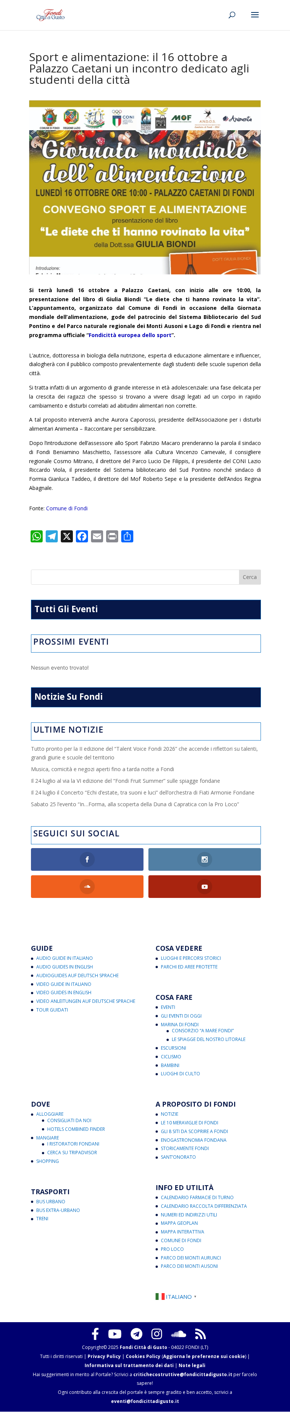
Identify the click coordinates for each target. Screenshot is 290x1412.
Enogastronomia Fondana (194, 1140)
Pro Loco (172, 1249)
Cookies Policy (143, 1356)
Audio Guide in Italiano (64, 958)
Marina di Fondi (180, 1024)
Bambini (170, 1065)
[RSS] (200, 1334)
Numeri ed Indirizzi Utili (189, 1215)
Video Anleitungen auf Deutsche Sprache (85, 1001)
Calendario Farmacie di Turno (197, 1197)
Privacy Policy (104, 1356)
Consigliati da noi (69, 1120)
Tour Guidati (52, 1010)
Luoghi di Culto (180, 1073)
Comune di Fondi (67, 508)
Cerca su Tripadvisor (72, 1152)
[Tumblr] (136, 1334)
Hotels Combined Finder (76, 1129)
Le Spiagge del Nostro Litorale (208, 1039)
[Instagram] (156, 1334)
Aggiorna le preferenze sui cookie (204, 1356)
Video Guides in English (63, 992)
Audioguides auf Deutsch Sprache (77, 975)
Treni (42, 1218)
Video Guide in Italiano (63, 984)
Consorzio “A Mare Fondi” (203, 1030)
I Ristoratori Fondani (73, 1144)
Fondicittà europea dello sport (130, 335)
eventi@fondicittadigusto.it (145, 1401)
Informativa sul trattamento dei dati (129, 1365)
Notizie (169, 1114)
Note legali (192, 1365)
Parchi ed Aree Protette (189, 967)
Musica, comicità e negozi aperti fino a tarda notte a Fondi (102, 769)
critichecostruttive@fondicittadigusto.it (182, 1374)
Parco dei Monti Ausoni (189, 1266)
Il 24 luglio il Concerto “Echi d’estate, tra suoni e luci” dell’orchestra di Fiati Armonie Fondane (143, 792)
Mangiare (47, 1138)
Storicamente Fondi (185, 1148)
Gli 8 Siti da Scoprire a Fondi (194, 1131)
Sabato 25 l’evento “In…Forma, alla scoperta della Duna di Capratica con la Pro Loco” (135, 804)
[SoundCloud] (178, 1334)
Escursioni (173, 1048)
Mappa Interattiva (182, 1232)
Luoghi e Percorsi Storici (191, 958)
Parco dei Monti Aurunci (191, 1258)
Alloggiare (49, 1114)
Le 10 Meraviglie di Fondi (189, 1122)
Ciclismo (171, 1056)
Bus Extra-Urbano (58, 1210)
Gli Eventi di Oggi (181, 1016)
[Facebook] (95, 1334)
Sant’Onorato (178, 1157)
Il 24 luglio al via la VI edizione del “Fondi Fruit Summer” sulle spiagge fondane (125, 780)
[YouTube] (115, 1334)
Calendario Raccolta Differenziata (204, 1206)
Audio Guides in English (64, 967)
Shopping (47, 1161)
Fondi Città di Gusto (143, 1347)
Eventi (168, 1007)
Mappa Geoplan (179, 1223)
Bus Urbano (50, 1201)
